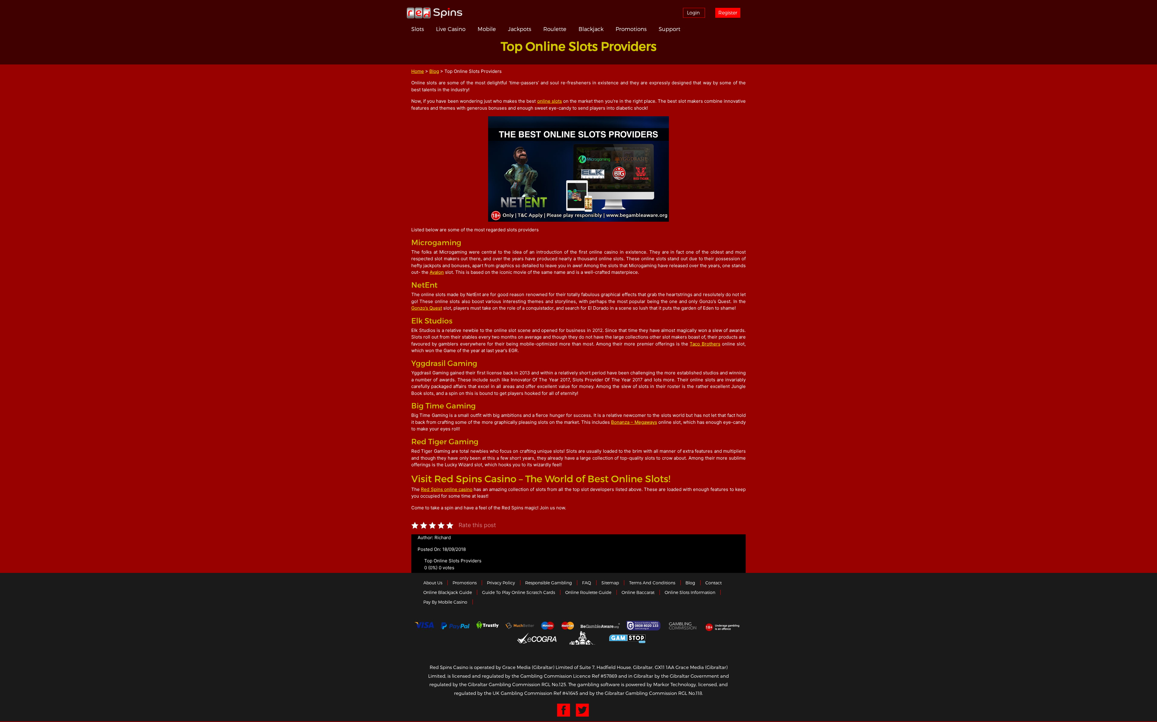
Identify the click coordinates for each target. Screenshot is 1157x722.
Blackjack (591, 29)
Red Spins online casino (446, 489)
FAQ (586, 582)
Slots (417, 29)
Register (727, 12)
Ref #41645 (565, 693)
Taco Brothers (705, 344)
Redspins (434, 13)
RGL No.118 (690, 693)
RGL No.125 (553, 684)
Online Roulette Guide (588, 592)
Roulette (554, 29)
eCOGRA (537, 638)
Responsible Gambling (548, 582)
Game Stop (627, 638)
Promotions (631, 29)
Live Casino (451, 29)
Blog (434, 71)
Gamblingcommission (683, 625)
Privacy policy (501, 582)
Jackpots (519, 29)
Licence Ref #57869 (595, 676)
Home (417, 71)
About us (432, 582)
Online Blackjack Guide (447, 592)
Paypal (455, 626)
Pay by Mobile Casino (445, 602)
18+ (724, 625)
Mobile (487, 29)
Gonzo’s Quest (426, 308)
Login (693, 12)
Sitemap (610, 582)
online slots (549, 101)
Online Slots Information (690, 592)
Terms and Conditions (652, 582)
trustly (487, 625)
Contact (713, 582)
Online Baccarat (638, 592)
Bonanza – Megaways (634, 422)
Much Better (520, 626)
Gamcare (644, 625)
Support (669, 29)
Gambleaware (600, 625)
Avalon (437, 272)
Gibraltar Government (583, 638)
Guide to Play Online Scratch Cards (518, 592)
